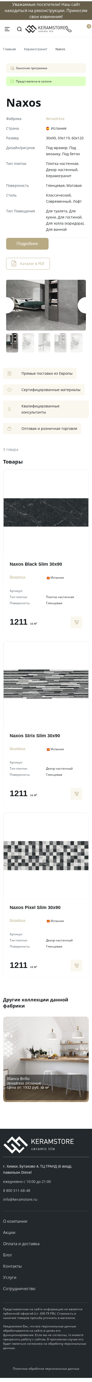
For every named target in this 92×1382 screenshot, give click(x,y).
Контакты (12, 1266)
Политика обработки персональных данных (46, 1368)
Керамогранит (35, 49)
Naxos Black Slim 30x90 (36, 564)
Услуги (9, 1277)
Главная (9, 49)
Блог (7, 1255)
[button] (46, 1190)
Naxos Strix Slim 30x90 (35, 735)
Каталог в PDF (32, 263)
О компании (15, 1221)
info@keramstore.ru (20, 1199)
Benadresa (55, 118)
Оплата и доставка (21, 1243)
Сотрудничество (19, 1288)
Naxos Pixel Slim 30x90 (35, 907)
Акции (9, 1232)
